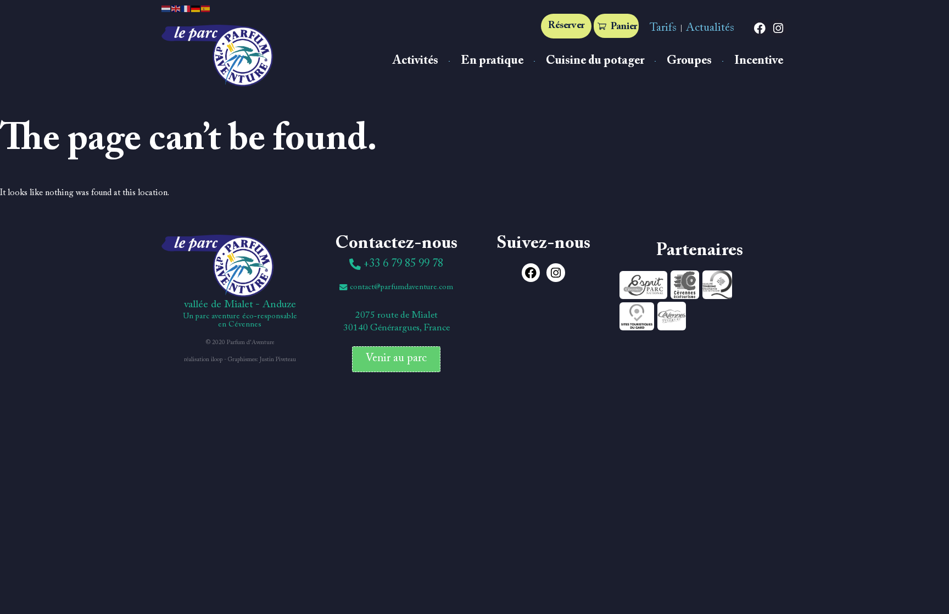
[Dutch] (166, 8)
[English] (176, 8)
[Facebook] (760, 28)
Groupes (689, 61)
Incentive (758, 61)
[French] (186, 8)
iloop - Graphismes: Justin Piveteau (253, 360)
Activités (415, 61)
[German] (196, 8)
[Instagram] (778, 28)
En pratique (492, 61)
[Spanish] (206, 8)
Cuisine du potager (595, 61)
